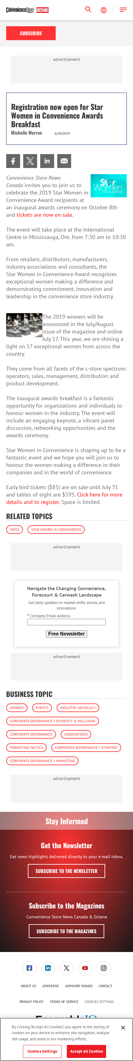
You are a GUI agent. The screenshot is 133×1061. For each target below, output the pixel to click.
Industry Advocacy (78, 707)
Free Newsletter (66, 633)
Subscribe (31, 33)
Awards (17, 707)
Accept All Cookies (86, 1051)
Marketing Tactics (26, 747)
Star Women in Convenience (56, 529)
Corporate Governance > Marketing (42, 760)
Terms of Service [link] (64, 1002)
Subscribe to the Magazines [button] (66, 931)
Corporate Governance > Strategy (86, 747)
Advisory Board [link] (78, 986)
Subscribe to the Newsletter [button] (66, 870)
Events (42, 707)
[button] (123, 10)
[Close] (123, 1027)
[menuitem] (13, 161)
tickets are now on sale (44, 214)
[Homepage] (27, 10)
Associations (76, 734)
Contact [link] (105, 986)
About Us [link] (28, 986)
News (14, 529)
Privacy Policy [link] (31, 1002)
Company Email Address (48, 616)
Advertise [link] (50, 986)
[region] (66, 1039)
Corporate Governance (31, 734)
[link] (13, 161)
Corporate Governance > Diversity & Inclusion (52, 721)
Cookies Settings (99, 1002)
